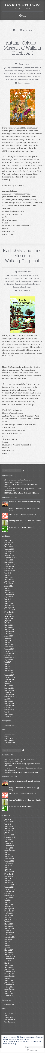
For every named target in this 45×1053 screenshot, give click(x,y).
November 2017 (9, 653)
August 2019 (8, 618)
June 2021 (7, 588)
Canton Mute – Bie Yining (13, 482)
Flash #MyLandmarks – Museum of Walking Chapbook (22, 256)
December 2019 (9, 610)
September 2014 (9, 710)
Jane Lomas (18, 71)
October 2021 (9, 584)
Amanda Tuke (27, 275)
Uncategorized (9, 725)
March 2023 (8, 562)
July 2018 (7, 638)
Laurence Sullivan (10, 281)
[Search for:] (11, 471)
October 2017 (9, 655)
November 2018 (9, 631)
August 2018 (8, 636)
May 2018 (7, 642)
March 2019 (8, 625)
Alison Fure (18, 275)
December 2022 (9, 564)
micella (11, 502)
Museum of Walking (10, 73)
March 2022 (8, 577)
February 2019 (9, 627)
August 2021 (8, 586)
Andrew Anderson (17, 68)
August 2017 (8, 660)
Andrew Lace (13, 514)
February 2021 (9, 592)
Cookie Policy (11, 1044)
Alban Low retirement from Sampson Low (19, 480)
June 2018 (7, 640)
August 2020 (8, 597)
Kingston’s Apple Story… (29, 514)
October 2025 (9, 542)
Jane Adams (9, 71)
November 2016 (9, 679)
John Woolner (27, 71)
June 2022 (7, 573)
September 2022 (9, 571)
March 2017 (8, 671)
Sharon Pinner (34, 79)
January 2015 (9, 703)
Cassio (11, 527)
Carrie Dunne (27, 278)
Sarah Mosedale (23, 79)
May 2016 (7, 684)
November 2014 (9, 705)
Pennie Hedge (31, 73)
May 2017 (7, 666)
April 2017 (8, 668)
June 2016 (7, 681)
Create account (9, 734)
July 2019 (7, 621)
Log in (6, 736)
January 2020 (9, 608)
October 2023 (9, 560)
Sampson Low (22, 5)
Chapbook (37, 68)
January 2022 (9, 582)
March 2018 (8, 645)
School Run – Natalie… (34, 521)
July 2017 (7, 662)
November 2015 (9, 694)
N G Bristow (22, 73)
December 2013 (9, 716)
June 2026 (7, 540)
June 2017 (7, 664)
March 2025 (8, 547)
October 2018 (9, 634)
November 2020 (9, 595)
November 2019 (9, 612)
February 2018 (9, 647)
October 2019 (9, 614)
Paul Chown (15, 284)
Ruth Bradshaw (34, 76)
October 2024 (9, 551)
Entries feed (8, 738)
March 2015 (8, 701)
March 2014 (8, 714)
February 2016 (9, 688)
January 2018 (9, 649)
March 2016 (8, 686)
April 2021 (8, 590)
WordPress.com (9, 743)
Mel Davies (36, 71)
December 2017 (9, 651)
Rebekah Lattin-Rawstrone (19, 76)
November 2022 (9, 566)
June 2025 (7, 545)
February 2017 (9, 673)
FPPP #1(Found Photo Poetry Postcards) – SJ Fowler (21, 493)
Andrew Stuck (29, 68)
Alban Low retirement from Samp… (29, 502)
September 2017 (9, 658)
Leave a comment (24, 83)
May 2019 (7, 623)
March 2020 (8, 603)
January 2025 (9, 549)
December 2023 (9, 558)
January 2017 (9, 675)
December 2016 (9, 677)
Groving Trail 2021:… (16, 521)
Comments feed (9, 740)
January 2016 (9, 690)
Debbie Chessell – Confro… (25, 527)
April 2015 (8, 699)
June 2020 (7, 599)
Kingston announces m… (18, 508)
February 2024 (9, 555)
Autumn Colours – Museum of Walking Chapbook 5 (22, 48)
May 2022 (7, 575)
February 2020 (9, 605)
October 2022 (9, 569)
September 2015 (9, 697)
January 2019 (9, 629)
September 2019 (9, 616)
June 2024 (7, 553)
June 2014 (7, 712)
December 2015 (9, 692)
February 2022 (9, 579)
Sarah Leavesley (11, 79)
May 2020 (7, 601)
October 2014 (9, 708)
